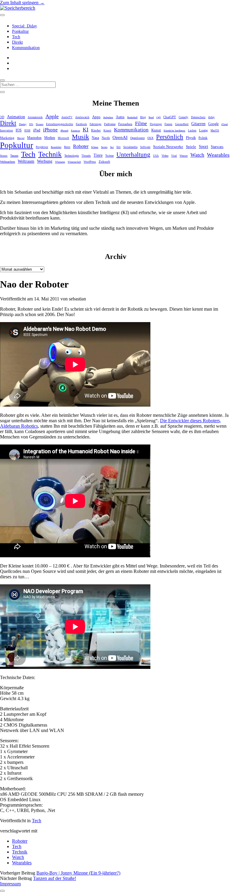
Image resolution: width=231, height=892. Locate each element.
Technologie (71, 155)
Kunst (156, 130)
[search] (2, 80)
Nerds (106, 138)
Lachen (192, 130)
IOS (19, 130)
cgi (158, 117)
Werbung (44, 161)
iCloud (224, 124)
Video (165, 155)
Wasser (184, 155)
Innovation (6, 130)
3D (2, 117)
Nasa (95, 138)
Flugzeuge (156, 124)
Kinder (96, 130)
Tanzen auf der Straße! (54, 878)
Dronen (39, 124)
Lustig (203, 130)
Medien (49, 138)
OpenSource (137, 138)
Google (213, 124)
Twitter (109, 155)
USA (156, 155)
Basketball (132, 117)
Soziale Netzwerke (168, 147)
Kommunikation (26, 47)
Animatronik (35, 117)
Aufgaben (108, 117)
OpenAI (120, 137)
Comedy (183, 117)
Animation (16, 117)
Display (22, 124)
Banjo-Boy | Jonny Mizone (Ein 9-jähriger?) (78, 872)
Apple (52, 116)
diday (211, 117)
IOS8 (27, 130)
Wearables (218, 155)
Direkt (17, 42)
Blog (143, 117)
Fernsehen (125, 124)
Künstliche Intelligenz (174, 130)
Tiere (98, 155)
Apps (96, 117)
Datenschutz (198, 117)
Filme (141, 123)
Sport (203, 146)
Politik (203, 138)
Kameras (75, 130)
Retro (67, 147)
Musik (80, 136)
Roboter (80, 146)
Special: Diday (24, 26)
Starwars (217, 147)
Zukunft (104, 161)
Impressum (10, 883)
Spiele (191, 146)
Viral (174, 155)
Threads (86, 155)
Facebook (81, 124)
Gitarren (198, 123)
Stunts (4, 155)
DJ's (31, 124)
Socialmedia (130, 147)
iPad (36, 130)
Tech (16, 37)
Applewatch (82, 117)
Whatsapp (60, 162)
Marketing (7, 138)
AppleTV (66, 117)
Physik (191, 138)
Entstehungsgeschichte (59, 124)
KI (85, 130)
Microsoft (63, 138)
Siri (118, 147)
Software (145, 147)
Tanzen (14, 155)
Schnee (94, 147)
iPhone (50, 130)
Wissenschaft (74, 162)
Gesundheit (182, 124)
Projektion (42, 147)
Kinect (107, 130)
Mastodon (34, 138)
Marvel (20, 138)
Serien (104, 147)
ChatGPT (169, 117)
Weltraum (26, 161)
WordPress (90, 161)
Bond (151, 117)
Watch (197, 155)
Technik (50, 154)
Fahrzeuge (95, 124)
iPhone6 (64, 130)
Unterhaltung (133, 154)
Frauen (168, 124)
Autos (120, 117)
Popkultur (20, 31)
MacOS (215, 130)
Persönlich (169, 137)
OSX (150, 138)
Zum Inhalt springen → (22, 2)
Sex (112, 147)
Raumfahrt (56, 147)
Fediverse (110, 124)
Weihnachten (7, 161)
